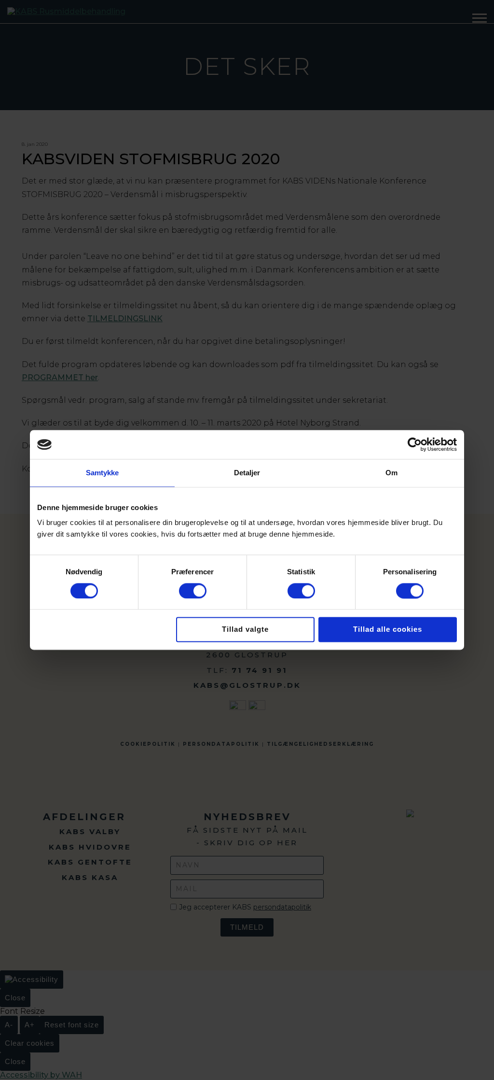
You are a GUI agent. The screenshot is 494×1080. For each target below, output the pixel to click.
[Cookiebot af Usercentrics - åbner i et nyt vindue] (414, 444)
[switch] (192, 590)
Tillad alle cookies (387, 629)
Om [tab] (391, 473)
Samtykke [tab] (102, 473)
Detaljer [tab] (247, 473)
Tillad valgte (245, 629)
